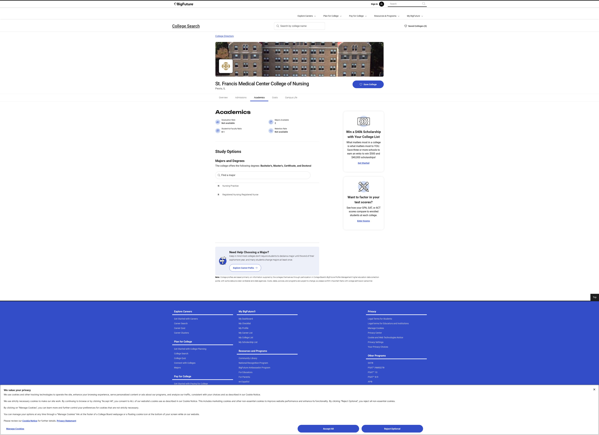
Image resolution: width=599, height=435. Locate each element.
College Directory (224, 36)
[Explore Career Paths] (267, 261)
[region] (267, 213)
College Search (186, 26)
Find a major (228, 175)
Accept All (328, 428)
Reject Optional (392, 428)
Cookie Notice (29, 420)
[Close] (594, 389)
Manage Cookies (15, 428)
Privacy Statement (66, 420)
